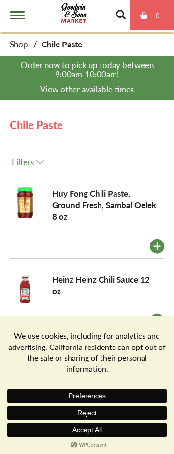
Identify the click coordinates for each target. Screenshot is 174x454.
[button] (157, 246)
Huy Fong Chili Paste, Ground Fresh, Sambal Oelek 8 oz (104, 204)
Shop (19, 44)
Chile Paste (62, 44)
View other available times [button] (87, 89)
